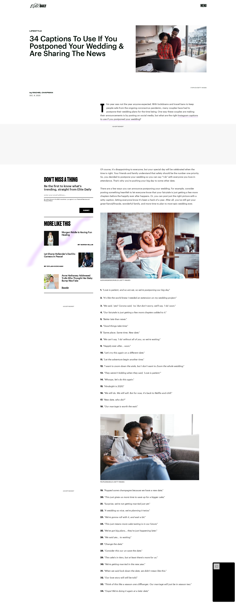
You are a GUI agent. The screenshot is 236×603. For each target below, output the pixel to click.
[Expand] (215, 564)
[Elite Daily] (38, 5)
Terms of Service (82, 199)
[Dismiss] (232, 564)
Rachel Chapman (42, 92)
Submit (86, 210)
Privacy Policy (48, 200)
